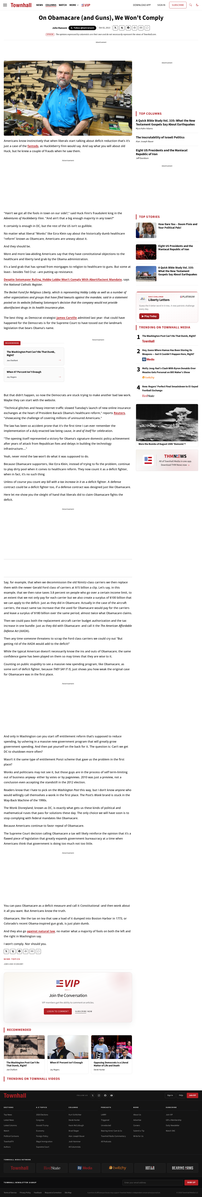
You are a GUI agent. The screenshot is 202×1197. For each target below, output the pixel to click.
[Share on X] (115, 27)
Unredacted (106, 1125)
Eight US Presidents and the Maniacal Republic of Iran (161, 152)
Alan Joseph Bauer (77, 1136)
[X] (92, 1095)
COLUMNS (50, 5)
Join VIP (192, 1095)
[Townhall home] (15, 1095)
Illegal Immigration (44, 1141)
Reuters (119, 413)
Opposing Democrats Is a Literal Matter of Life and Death (111, 1064)
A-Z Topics (41, 1107)
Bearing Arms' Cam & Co (111, 1130)
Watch (6, 1130)
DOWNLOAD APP (142, 5)
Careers (136, 1125)
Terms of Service (10, 1192)
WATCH (63, 5)
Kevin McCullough (76, 1125)
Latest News (9, 1120)
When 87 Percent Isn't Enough (66, 1062)
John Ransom (59, 28)
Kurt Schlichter (75, 1114)
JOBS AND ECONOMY (13, 964)
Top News (8, 1114)
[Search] (190, 5)
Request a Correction (53, 1192)
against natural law (41, 931)
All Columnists (74, 1147)
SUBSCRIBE (178, 5)
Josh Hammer (75, 1141)
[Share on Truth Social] (122, 27)
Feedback (38, 1192)
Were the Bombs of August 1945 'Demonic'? (162, 444)
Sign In (170, 1095)
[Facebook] (105, 1095)
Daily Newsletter (172, 1125)
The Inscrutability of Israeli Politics (160, 137)
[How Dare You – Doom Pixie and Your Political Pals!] (146, 230)
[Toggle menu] (5, 5)
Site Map (68, 1192)
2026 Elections (42, 1114)
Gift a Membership (173, 1120)
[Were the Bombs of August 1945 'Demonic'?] (167, 422)
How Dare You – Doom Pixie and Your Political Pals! (177, 226)
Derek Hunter (99, 1069)
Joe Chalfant (11, 1069)
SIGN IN (161, 5)
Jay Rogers (54, 1069)
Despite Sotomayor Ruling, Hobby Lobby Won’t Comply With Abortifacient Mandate (63, 279)
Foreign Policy (42, 1136)
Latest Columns (10, 1125)
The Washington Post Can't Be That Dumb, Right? (22, 1064)
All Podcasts (106, 1141)
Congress (40, 1120)
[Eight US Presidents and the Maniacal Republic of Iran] (146, 252)
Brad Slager (74, 1130)
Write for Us (138, 1136)
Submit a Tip (138, 1130)
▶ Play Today (149, 316)
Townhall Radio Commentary (113, 1136)
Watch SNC (170, 1130)
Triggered (105, 1120)
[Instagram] (98, 1095)
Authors (7, 1147)
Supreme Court (42, 1147)
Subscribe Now (83, 1011)
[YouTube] (111, 1095)
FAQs (181, 1095)
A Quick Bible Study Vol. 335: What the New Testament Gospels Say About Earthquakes (165, 122)
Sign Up (191, 1182)
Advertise (137, 1120)
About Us (137, 1114)
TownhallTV (9, 1141)
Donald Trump (42, 1125)
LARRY (103, 1114)
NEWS (39, 5)
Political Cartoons (11, 1136)
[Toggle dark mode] (197, 5)
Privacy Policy (25, 1192)
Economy (40, 1130)
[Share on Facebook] (128, 27)
